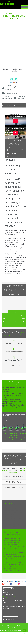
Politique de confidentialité (10, 616)
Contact (5, 614)
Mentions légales (8, 612)
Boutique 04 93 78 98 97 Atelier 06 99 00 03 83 (14, 482)
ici (11, 69)
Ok (24, 630)
